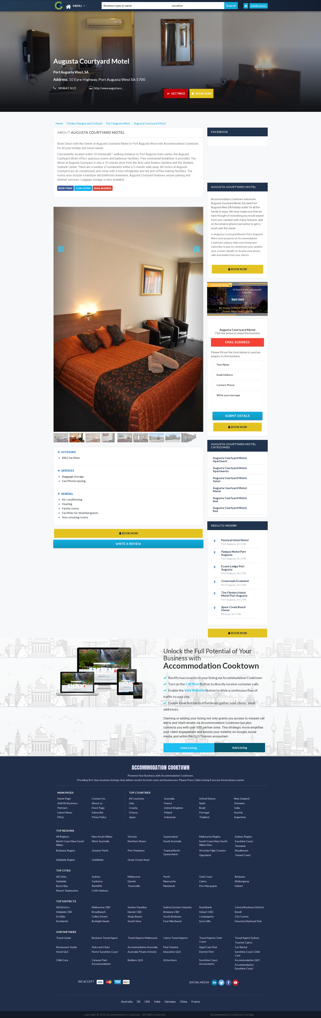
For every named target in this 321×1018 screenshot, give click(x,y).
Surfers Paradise (137, 907)
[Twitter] (221, 982)
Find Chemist (171, 947)
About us (97, 803)
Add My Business (67, 803)
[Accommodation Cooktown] (74, 7)
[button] (65, 319)
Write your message (228, 395)
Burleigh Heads (100, 921)
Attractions (170, 960)
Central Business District (249, 907)
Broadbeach (99, 911)
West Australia (100, 841)
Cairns (203, 881)
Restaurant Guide (66, 947)
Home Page (64, 798)
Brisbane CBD (171, 911)
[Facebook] (229, 982)
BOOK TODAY (65, 188)
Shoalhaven (241, 850)
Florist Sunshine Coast (105, 951)
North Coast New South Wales (70, 843)
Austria (238, 812)
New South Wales (102, 836)
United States (207, 798)
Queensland (170, 836)
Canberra (97, 881)
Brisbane (240, 876)
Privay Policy (99, 817)
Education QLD (172, 951)
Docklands (62, 921)
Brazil (202, 807)
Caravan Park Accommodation (101, 961)
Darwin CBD (135, 911)
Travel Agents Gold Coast (210, 939)
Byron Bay (62, 885)
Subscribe (97, 812)
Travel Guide (63, 937)
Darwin (132, 881)
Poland (168, 812)
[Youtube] (236, 982)
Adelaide (61, 881)
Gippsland (205, 855)
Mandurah (169, 885)
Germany (239, 803)
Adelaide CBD (64, 911)
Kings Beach (135, 916)
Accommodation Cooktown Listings (232, 1014)
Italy (131, 803)
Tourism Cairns (243, 942)
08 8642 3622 (67, 88)
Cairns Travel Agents (175, 937)
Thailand (204, 817)
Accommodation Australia (143, 947)
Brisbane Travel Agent (105, 937)
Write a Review (128, 544)
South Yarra (134, 921)
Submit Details (237, 416)
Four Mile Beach (172, 921)
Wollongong (242, 881)
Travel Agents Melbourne (142, 937)
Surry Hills (205, 921)
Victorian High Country (212, 850)
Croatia (133, 807)
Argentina (240, 817)
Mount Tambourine (67, 890)
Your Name (223, 364)
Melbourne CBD (101, 907)
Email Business (102, 188)
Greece (133, 812)
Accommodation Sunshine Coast (244, 966)
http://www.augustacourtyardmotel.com (118, 88)
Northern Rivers (137, 841)
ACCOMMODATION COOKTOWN (160, 767)
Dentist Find (206, 951)
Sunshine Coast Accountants (208, 961)
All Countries (136, 798)
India (237, 807)
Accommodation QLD (247, 960)
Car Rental (241, 947)
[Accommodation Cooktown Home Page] (246, 6)
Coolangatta (206, 916)
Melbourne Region (210, 836)
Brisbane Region (65, 850)
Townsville (134, 885)
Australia (169, 798)
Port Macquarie (208, 885)
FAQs (60, 817)
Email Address (225, 374)
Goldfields (98, 859)
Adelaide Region (65, 859)
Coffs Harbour (100, 890)
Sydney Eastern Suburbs (177, 907)
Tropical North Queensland (171, 852)
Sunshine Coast (244, 841)
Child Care (62, 960)
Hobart (239, 885)
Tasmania (240, 845)
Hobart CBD (206, 911)
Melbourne (134, 876)
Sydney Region (243, 836)
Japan (132, 817)
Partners (62, 807)
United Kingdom (173, 807)
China (183, 1001)
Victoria (132, 836)
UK (138, 1001)
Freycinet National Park (248, 921)
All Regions (62, 836)
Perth (166, 876)
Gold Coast (205, 876)
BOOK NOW (203, 93)
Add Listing (239, 747)
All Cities (61, 876)
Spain (202, 803)
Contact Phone (225, 385)
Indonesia (170, 817)
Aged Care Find (208, 947)
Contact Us (98, 798)
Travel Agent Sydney (247, 937)
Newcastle (169, 881)
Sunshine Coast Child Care (247, 953)
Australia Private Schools (142, 951)
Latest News (64, 812)
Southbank (205, 907)
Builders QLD (135, 960)
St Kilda (60, 916)
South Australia (172, 841)
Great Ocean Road (138, 859)
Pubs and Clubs (101, 947)
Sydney (96, 876)
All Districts (63, 907)
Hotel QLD (62, 951)
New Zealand (241, 798)
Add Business (259, 5)
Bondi (238, 911)
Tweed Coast (243, 855)
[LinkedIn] (214, 982)
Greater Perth (100, 850)
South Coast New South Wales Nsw (213, 843)
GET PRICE (178, 93)
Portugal (204, 812)
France (168, 803)
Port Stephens (136, 850)
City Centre (242, 916)
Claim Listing (83, 188)
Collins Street (100, 916)
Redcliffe (97, 885)
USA (147, 1001)
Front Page (98, 807)
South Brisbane (172, 916)
